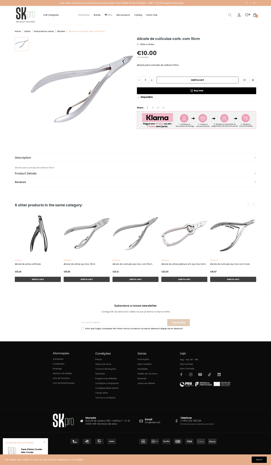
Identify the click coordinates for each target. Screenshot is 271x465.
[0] (247, 15)
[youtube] (200, 374)
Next (253, 204)
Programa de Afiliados (106, 378)
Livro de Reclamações (64, 383)
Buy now (198, 90)
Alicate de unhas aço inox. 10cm (79, 264)
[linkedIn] (219, 374)
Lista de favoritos (61, 378)
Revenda (142, 378)
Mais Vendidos (145, 364)
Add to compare (252, 80)
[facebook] (181, 374)
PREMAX (68, 260)
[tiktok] (209, 374)
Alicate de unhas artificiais (28, 264)
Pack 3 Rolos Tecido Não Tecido (31, 451)
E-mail (163, 108)
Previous (248, 204)
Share (147, 108)
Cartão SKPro (101, 392)
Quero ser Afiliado (146, 383)
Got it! (259, 459)
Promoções (143, 359)
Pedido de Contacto (148, 373)
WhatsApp (158, 108)
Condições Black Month (106, 388)
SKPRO (18, 260)
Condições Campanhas (107, 383)
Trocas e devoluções (105, 368)
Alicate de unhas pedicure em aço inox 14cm (183, 264)
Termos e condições (105, 397)
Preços (98, 359)
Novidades (143, 368)
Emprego (57, 368)
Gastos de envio (103, 364)
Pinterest (153, 108)
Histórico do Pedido (62, 373)
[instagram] (190, 374)
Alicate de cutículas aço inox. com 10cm (132, 264)
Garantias (100, 373)
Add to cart (197, 79)
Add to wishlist (244, 80)
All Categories (52, 15)
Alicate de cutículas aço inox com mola (230, 264)
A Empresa (58, 359)
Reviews (20, 182)
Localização (59, 363)
